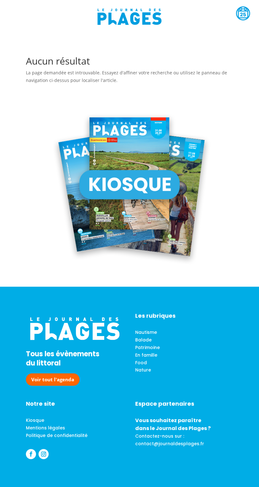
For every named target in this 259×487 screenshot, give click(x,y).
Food (141, 362)
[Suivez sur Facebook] (31, 454)
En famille (146, 355)
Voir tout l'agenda (52, 379)
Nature (143, 370)
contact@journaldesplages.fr (169, 443)
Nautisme (146, 332)
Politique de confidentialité (56, 435)
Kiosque (35, 420)
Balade (143, 340)
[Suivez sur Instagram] (44, 454)
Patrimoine (147, 347)
